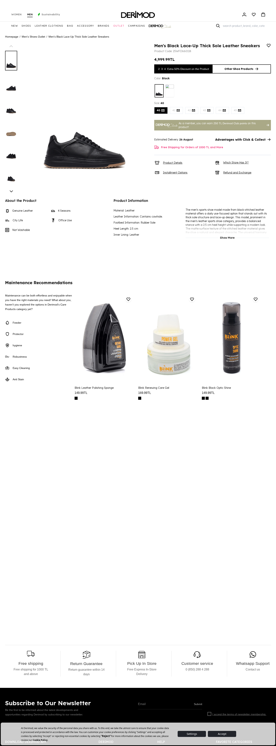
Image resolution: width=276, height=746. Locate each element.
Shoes (26, 25)
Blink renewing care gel (153, 388)
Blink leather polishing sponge (94, 388)
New (14, 25)
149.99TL (81, 392)
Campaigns (136, 25)
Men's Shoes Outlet (33, 36)
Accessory (85, 25)
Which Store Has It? (236, 162)
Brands (103, 25)
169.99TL (144, 392)
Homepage (11, 36)
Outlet (118, 25)
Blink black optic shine (216, 388)
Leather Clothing (49, 25)
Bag (70, 25)
